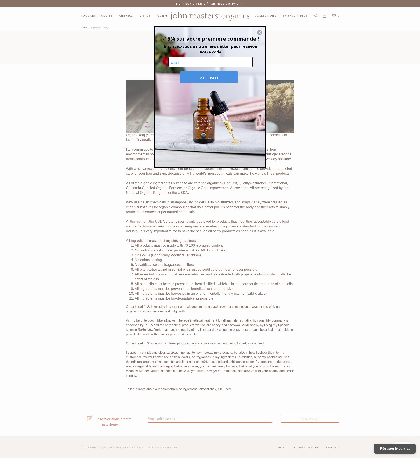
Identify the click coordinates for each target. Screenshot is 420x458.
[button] (259, 32)
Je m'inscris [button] (209, 77)
